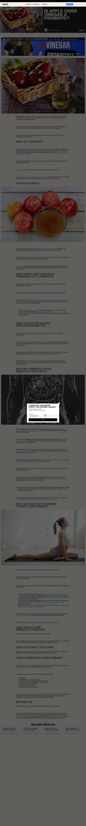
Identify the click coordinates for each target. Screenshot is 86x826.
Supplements (44, 4)
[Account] (80, 4)
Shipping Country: (31, 414)
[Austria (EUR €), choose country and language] (78, 4)
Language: (45, 414)
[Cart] (83, 4)
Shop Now (43, 419)
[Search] (76, 4)
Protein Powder (36, 4)
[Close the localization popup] (59, 403)
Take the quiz (69, 4)
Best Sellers (28, 4)
